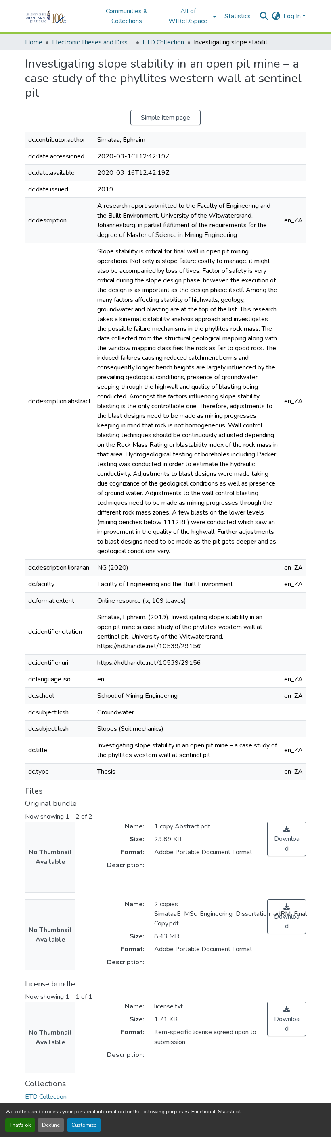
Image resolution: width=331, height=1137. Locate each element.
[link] (286, 839)
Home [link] (33, 42)
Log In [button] (292, 16)
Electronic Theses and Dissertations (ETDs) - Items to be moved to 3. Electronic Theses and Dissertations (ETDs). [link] (92, 42)
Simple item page (165, 117)
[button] (57, 16)
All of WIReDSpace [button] (187, 16)
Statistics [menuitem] (237, 16)
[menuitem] (190, 16)
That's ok (20, 1125)
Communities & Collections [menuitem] (127, 16)
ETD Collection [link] (163, 42)
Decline (51, 1125)
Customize (83, 1125)
